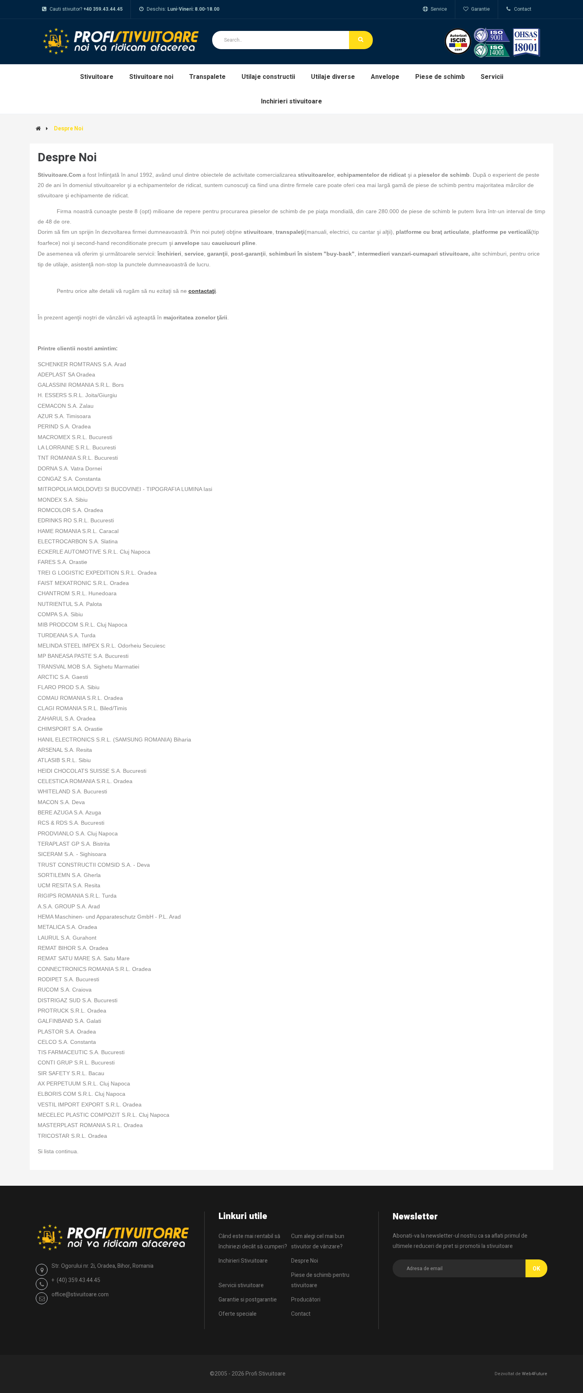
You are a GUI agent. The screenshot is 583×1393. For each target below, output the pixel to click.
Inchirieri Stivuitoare (243, 1261)
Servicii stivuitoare (241, 1285)
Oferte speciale (238, 1314)
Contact (301, 1314)
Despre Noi (68, 128)
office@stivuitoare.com (80, 1294)
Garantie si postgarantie (248, 1300)
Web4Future (534, 1373)
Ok (536, 1269)
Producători (305, 1300)
